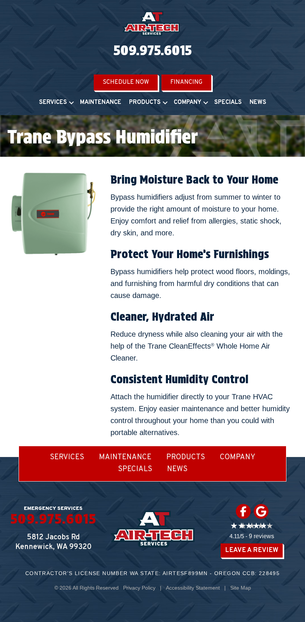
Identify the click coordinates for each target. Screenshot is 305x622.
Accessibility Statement (193, 588)
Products (145, 102)
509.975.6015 (152, 50)
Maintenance (100, 102)
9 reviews (261, 536)
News (258, 102)
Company (187, 102)
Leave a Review (251, 550)
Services (53, 102)
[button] (71, 102)
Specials (228, 102)
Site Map (240, 588)
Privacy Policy (139, 588)
